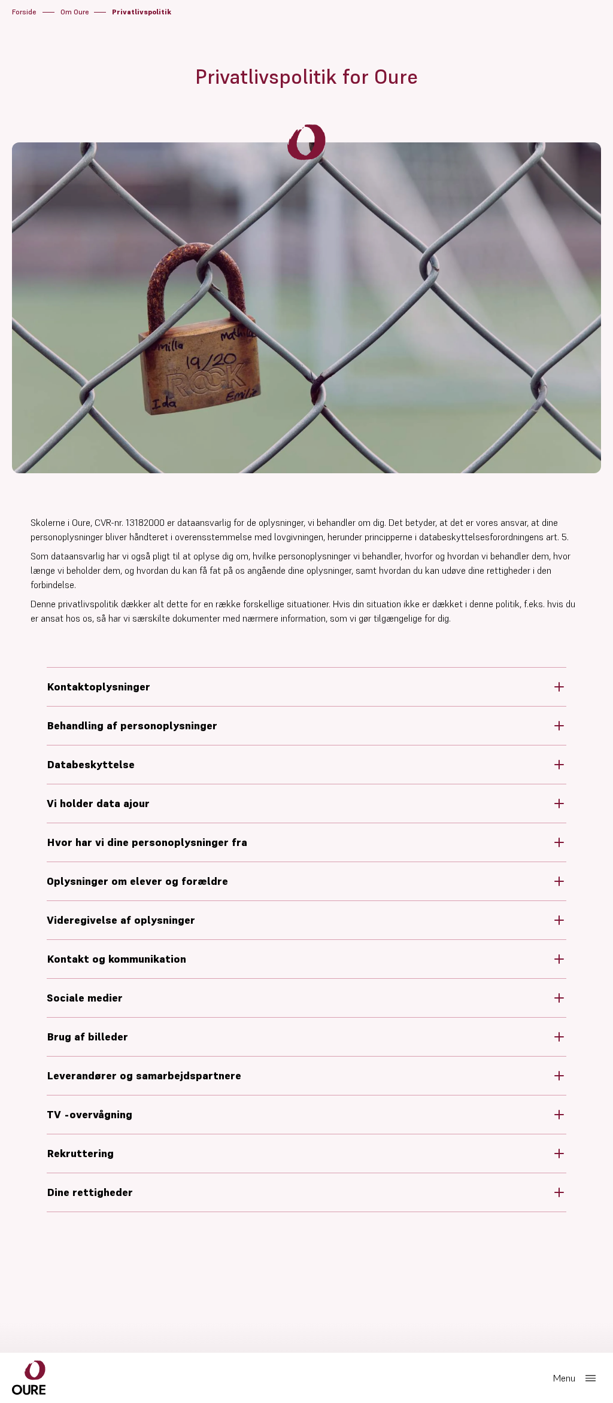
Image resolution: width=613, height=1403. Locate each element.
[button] (306, 687)
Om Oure (74, 11)
